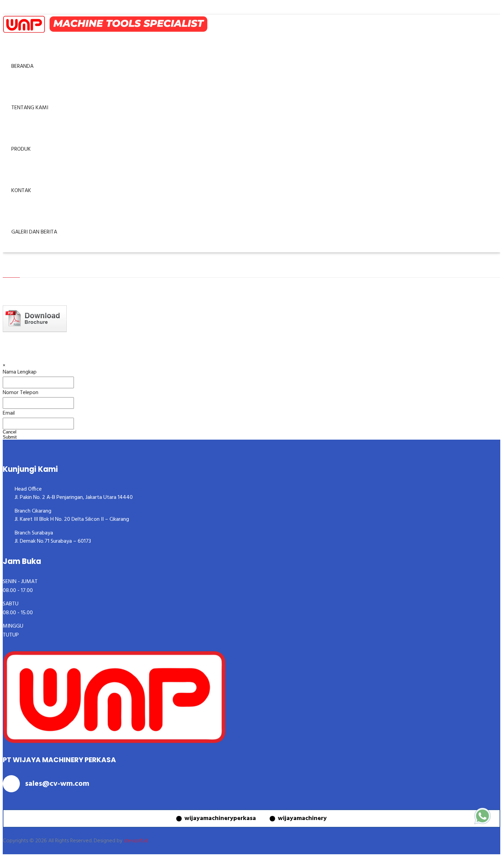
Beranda (22, 66)
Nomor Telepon (20, 392)
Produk (21, 149)
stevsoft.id (136, 840)
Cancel (9, 431)
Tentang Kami (29, 107)
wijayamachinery (302, 818)
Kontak (21, 190)
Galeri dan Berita (34, 232)
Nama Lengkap (20, 372)
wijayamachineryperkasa (220, 818)
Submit (10, 437)
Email (9, 413)
